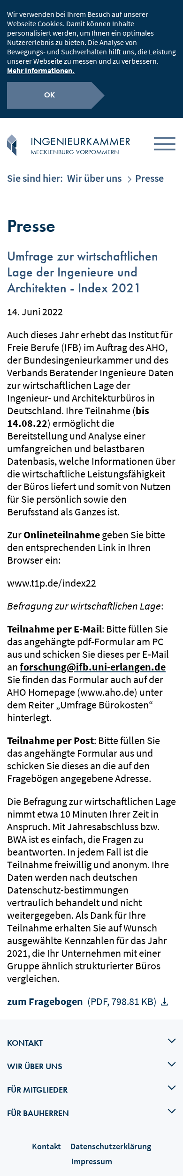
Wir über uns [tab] (34, 1066)
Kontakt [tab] (25, 1042)
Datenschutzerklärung (110, 1146)
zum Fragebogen (82, 1001)
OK (49, 95)
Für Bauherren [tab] (38, 1113)
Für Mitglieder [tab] (37, 1089)
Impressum (91, 1161)
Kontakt (46, 1146)
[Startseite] (11, 145)
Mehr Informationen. (41, 70)
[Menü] (164, 145)
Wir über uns (94, 178)
